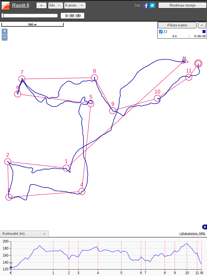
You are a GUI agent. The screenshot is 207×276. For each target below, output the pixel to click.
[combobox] (55, 5)
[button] (182, 5)
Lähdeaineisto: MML (193, 233)
